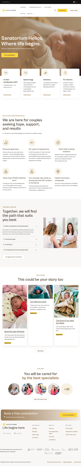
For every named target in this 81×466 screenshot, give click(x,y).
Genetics (34, 431)
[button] (26, 7)
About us (51, 428)
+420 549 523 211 (6, 2)
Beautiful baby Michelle (14, 331)
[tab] (20, 230)
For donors (35, 437)
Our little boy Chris (38, 302)
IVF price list (69, 428)
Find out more (7, 95)
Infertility (34, 428)
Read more (7, 343)
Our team (51, 436)
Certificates (52, 439)
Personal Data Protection (54, 462)
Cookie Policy (77, 462)
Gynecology (35, 434)
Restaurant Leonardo (72, 431)
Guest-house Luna (71, 434)
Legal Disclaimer (67, 462)
